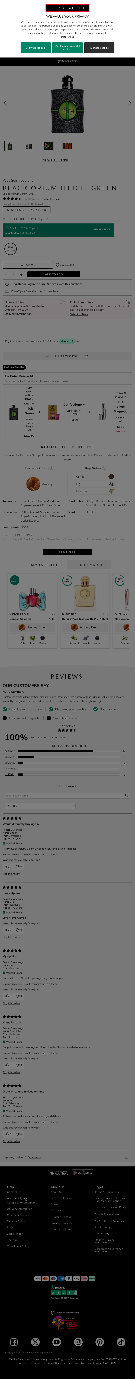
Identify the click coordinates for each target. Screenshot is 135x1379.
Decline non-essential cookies (67, 48)
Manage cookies (99, 47)
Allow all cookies (35, 47)
